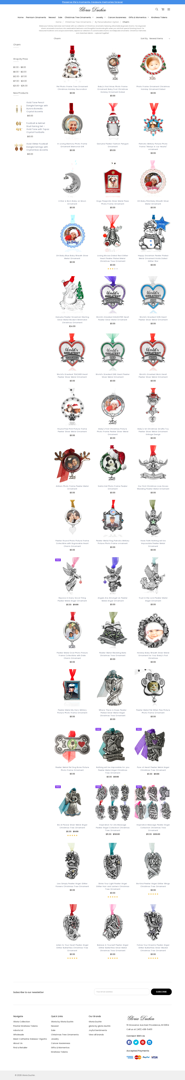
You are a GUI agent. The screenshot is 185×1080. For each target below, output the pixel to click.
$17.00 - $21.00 (20, 81)
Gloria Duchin (95, 1021)
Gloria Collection (21, 1021)
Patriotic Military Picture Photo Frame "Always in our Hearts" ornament (153, 146)
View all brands (96, 1034)
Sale (60, 17)
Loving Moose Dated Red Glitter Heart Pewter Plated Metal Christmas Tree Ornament (112, 258)
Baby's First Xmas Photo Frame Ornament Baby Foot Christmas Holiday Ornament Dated (112, 89)
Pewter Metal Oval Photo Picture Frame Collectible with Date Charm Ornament (72, 655)
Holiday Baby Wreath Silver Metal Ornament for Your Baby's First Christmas (153, 655)
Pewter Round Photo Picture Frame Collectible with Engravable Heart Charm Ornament (72, 543)
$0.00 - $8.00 (19, 67)
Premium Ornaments (36, 17)
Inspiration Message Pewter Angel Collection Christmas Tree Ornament (153, 828)
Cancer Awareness (117, 17)
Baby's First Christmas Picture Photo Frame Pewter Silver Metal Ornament (112, 432)
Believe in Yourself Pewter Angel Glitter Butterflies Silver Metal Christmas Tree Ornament (112, 948)
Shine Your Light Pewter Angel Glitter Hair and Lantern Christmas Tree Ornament (112, 886)
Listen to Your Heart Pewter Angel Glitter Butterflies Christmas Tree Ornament (72, 948)
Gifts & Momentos (138, 17)
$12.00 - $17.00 (20, 76)
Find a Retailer (20, 1047)
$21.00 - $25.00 (20, 85)
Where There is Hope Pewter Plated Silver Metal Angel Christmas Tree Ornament (113, 713)
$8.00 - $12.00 (19, 71)
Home (20, 17)
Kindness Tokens (159, 17)
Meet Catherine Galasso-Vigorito (30, 1038)
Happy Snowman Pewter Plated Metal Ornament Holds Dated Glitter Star (153, 258)
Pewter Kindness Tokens (25, 1025)
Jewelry (100, 17)
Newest (52, 17)
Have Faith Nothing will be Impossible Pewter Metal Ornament (153, 543)
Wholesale (18, 1034)
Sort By (144, 38)
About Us (17, 1043)
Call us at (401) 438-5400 (139, 1029)
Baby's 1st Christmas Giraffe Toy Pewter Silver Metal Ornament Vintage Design (153, 432)
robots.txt (18, 1030)
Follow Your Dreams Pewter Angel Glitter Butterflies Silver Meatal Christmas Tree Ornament (153, 948)
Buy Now (112, 815)
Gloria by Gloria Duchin (62, 1021)
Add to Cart (113, 808)
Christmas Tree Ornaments (78, 17)
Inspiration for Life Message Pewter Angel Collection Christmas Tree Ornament (112, 828)
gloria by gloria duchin (100, 1025)
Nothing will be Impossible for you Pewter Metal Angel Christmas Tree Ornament (112, 770)
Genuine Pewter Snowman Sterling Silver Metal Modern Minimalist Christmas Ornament (72, 320)
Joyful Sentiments (98, 1030)
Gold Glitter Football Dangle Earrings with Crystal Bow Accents (37, 146)
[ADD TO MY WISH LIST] (86, 55)
